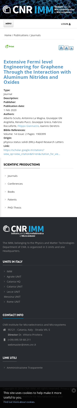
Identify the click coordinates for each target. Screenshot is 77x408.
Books (11, 191)
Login (65, 23)
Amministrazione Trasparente (25, 367)
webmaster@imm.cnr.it (21, 344)
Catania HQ (13, 281)
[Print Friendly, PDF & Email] (9, 46)
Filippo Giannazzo (28, 126)
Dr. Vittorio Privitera (25, 334)
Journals (36, 35)
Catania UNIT (15, 286)
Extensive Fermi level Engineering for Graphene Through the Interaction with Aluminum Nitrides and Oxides (37, 71)
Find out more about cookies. (19, 402)
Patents (12, 199)
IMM (9, 271)
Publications (21, 35)
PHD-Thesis (14, 207)
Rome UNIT (13, 301)
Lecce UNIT (13, 291)
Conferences (15, 183)
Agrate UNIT (14, 276)
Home (7, 35)
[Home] (38, 8)
